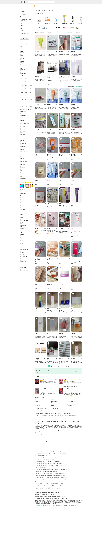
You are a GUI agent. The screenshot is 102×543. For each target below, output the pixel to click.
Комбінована (23, 143)
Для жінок (23, 176)
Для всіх (22, 207)
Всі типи (22, 140)
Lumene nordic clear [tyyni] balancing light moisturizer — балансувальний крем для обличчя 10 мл (40, 55)
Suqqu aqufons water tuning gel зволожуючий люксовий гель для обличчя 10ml (52, 182)
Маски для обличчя (39, 413)
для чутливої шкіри (41, 438)
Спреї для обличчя (56, 413)
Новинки (63, 6)
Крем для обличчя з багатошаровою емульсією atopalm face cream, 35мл (52, 312)
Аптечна (22, 120)
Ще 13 (21, 172)
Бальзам (22, 234)
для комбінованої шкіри (42, 436)
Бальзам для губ (58, 415)
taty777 (65, 379)
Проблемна (23, 146)
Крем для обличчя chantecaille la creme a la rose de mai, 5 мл (52, 362)
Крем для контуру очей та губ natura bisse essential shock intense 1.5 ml (76, 133)
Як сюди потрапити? (78, 86)
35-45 (22, 201)
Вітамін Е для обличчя (55, 408)
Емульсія (22, 237)
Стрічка (68, 6)
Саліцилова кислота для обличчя (73, 402)
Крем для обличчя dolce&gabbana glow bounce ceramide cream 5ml (40, 362)
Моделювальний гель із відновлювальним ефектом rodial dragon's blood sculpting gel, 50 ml (73, 392)
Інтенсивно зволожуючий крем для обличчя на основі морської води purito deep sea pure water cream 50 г (40, 312)
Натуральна (23, 131)
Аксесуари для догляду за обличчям (69, 415)
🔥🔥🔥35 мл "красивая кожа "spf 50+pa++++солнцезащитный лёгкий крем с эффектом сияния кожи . (40, 231)
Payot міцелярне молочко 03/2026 (64, 55)
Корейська (23, 126)
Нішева (22, 132)
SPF (50, 444)
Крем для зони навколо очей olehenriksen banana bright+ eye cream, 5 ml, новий (76, 337)
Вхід (76, 2)
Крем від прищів (38, 404)
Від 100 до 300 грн (24, 33)
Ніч (21, 260)
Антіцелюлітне (24, 161)
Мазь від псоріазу (54, 402)
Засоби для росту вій (40, 418)
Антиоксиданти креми (39, 402)
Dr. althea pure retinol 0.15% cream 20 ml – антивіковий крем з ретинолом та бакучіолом (64, 182)
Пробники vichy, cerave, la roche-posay (52, 207)
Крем (22, 240)
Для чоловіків (23, 178)
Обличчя (22, 251)
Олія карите (23, 225)
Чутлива (22, 149)
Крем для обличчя (38, 505)
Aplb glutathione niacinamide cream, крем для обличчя (76, 287)
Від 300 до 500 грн (24, 35)
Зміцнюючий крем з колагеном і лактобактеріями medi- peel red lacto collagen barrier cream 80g (76, 362)
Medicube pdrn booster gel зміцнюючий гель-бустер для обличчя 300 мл (48, 392)
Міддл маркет (23, 129)
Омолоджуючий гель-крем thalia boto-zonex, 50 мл (40, 80)
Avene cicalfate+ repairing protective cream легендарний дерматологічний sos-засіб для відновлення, (76, 55)
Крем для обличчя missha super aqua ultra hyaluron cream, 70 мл (64, 312)
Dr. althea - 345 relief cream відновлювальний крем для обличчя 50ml (52, 55)
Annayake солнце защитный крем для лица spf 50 (76, 235)
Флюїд (22, 243)
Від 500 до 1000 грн (24, 38)
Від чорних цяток (24, 166)
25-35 (22, 199)
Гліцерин (23, 222)
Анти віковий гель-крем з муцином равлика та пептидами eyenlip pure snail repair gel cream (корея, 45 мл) (49, 382)
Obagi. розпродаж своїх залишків (63, 81)
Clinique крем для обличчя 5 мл (40, 158)
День (22, 258)
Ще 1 (20, 136)
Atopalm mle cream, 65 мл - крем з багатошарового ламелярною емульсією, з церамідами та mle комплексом (40, 207)
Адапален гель (38, 405)
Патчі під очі (51, 415)
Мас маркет (23, 128)
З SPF (22, 266)
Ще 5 (21, 230)
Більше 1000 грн (24, 40)
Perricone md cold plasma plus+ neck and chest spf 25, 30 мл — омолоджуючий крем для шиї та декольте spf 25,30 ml (52, 82)
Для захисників (57, 6)
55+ (21, 204)
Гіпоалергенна (24, 122)
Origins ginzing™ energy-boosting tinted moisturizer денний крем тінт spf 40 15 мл (52, 158)
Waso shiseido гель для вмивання (63, 337)
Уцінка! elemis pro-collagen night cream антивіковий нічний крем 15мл (64, 108)
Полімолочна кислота (71, 401)
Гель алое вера (54, 407)
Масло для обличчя (48, 413)
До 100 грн (23, 30)
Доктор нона (69, 405)
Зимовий (23, 269)
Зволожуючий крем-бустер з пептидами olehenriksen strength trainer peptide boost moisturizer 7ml (64, 286)
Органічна (23, 134)
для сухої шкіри (41, 434)
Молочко (22, 242)
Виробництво (23, 111)
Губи (22, 248)
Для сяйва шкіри (24, 169)
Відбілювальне (24, 163)
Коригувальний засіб (25, 238)
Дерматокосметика (25, 123)
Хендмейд (37, 6)
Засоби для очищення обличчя (41, 415)
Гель (22, 235)
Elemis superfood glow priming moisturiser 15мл (51, 108)
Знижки (30, 6)
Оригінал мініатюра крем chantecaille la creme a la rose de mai (40, 108)
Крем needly (69, 404)
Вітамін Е (23, 216)
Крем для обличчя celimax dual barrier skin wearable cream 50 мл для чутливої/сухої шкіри (52, 337)
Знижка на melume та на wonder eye (63, 232)
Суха (22, 148)
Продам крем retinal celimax (40, 132)
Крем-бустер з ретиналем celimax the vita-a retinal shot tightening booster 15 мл (76, 182)
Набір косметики (54, 399)
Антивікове (23, 158)
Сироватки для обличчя (65, 413)
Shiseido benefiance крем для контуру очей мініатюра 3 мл (76, 262)
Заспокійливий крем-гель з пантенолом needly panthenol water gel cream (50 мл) (40, 337)
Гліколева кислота (24, 220)
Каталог (23, 6)
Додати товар (59, 2)
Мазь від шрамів (38, 407)
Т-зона (22, 252)
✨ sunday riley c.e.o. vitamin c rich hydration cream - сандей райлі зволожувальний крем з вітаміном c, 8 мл (52, 286)
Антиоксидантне (24, 159)
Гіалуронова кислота (25, 219)
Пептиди (22, 228)
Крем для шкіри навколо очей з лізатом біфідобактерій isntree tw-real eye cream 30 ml (64, 362)
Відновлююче (23, 164)
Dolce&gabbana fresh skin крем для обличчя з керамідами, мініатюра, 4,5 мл (52, 262)
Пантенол (23, 226)
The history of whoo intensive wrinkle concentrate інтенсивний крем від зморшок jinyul (72, 382)
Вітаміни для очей (38, 401)
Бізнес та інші (23, 193)
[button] (35, 19)
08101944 (42, 379)
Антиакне (23, 156)
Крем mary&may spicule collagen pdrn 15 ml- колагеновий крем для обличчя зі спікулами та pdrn (40, 262)
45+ (21, 202)
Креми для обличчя (38, 425)
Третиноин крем (70, 399)
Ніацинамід (23, 223)
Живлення (23, 170)
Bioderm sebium (54, 404)
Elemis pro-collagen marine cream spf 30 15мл (76, 108)
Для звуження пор (24, 167)
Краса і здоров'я (23, 11)
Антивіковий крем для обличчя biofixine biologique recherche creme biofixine (52, 231)
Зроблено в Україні (46, 6)
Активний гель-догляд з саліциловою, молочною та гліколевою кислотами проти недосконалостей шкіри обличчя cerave (52, 133)
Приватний (23, 191)
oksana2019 (66, 388)
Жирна (22, 141)
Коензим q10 (37, 399)
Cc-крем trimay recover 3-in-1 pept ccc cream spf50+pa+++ (40, 286)
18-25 (22, 197)
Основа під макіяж (24, 270)
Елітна (22, 125)
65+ (21, 205)
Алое (22, 214)
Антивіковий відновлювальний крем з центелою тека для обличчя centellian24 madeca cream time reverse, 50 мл (64, 158)
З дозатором (23, 267)
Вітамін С (23, 217)
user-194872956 (43, 388)
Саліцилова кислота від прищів (41, 408)
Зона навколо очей (24, 249)
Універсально (23, 261)
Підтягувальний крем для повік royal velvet (76, 207)
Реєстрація (80, 2)
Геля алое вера (54, 401)
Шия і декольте (24, 254)
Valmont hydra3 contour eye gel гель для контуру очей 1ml (64, 133)
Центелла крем (70, 407)
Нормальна (23, 144)
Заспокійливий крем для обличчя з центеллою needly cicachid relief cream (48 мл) (76, 312)
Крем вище (53, 405)
